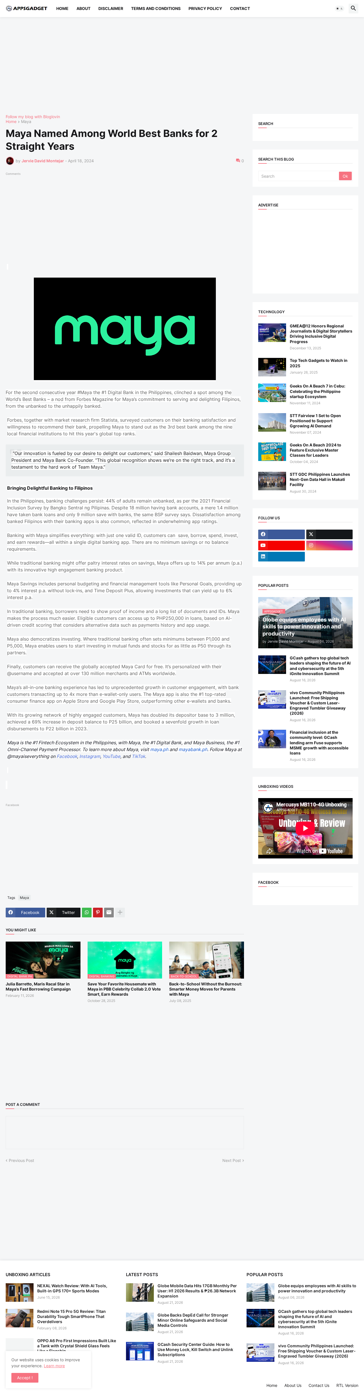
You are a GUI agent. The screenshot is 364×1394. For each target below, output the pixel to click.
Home (62, 8)
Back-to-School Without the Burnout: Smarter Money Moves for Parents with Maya (205, 989)
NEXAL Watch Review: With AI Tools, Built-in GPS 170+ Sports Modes (72, 1288)
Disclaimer (110, 8)
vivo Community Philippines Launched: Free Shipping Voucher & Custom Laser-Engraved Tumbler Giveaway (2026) (318, 703)
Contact (240, 8)
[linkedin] (281, 556)
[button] (339, 8)
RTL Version (347, 1385)
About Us (292, 1385)
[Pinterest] (98, 912)
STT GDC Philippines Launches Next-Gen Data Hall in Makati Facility (320, 479)
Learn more (54, 1365)
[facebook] (281, 534)
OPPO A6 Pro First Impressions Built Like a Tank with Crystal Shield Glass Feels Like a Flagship (76, 1345)
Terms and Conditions (156, 8)
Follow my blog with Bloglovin (33, 116)
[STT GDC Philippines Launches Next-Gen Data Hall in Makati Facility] (272, 481)
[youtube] (281, 545)
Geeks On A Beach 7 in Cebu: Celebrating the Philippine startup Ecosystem (317, 391)
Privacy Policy (205, 8)
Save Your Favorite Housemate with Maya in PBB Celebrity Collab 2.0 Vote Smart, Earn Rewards (124, 989)
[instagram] (329, 545)
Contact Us (319, 1385)
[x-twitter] (329, 534)
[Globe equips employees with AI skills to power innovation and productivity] (260, 1292)
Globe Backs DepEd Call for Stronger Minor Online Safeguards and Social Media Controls (193, 1320)
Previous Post (21, 1160)
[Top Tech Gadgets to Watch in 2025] (272, 367)
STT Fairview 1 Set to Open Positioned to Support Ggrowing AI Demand (315, 420)
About (83, 8)
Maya (26, 122)
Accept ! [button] (25, 1377)
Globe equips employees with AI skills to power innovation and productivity (317, 1288)
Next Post (231, 1160)
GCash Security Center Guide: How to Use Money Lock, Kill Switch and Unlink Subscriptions (195, 1349)
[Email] (109, 912)
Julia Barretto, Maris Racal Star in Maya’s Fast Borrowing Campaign (38, 986)
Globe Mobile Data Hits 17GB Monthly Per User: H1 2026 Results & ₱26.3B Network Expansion (197, 1290)
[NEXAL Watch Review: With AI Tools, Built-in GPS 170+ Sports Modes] (20, 1292)
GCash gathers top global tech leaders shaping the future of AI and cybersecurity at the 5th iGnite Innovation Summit (320, 665)
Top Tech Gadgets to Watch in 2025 (319, 363)
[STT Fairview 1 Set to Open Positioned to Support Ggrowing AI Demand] (272, 422)
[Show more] (120, 912)
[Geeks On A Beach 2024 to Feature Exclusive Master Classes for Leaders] (272, 451)
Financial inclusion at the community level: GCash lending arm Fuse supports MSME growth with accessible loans (319, 742)
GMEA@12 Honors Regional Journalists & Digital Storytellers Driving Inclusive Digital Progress (321, 333)
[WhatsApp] (87, 912)
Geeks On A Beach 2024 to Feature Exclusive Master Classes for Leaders (315, 450)
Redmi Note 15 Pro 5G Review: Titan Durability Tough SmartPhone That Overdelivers (71, 1316)
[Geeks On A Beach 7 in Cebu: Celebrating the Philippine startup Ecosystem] (272, 393)
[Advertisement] (176, 65)
